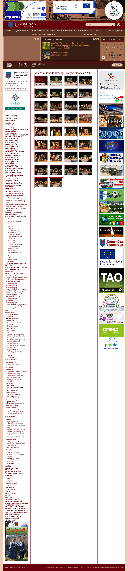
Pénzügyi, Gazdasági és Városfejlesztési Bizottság (15, 374)
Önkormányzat (39, 31)
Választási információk (42, 34)
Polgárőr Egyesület (13, 343)
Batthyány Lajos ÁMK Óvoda (16, 429)
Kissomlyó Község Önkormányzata (12, 160)
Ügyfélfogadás (10, 402)
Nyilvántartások (11, 407)
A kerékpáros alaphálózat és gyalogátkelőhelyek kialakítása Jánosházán (16, 505)
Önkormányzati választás (15, 216)
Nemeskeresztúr (11, 484)
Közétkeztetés (10, 494)
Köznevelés (9, 419)
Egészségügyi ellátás (12, 459)
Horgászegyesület (12, 326)
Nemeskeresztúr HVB (14, 252)
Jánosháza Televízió (13, 447)
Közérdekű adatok (12, 405)
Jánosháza (21, 31)
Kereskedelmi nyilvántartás (15, 412)
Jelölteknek (9, 125)
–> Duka (8, 258)
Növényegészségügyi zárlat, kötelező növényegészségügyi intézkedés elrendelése (70, 45)
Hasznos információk (13, 398)
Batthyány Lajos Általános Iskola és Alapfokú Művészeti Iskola (16, 425)
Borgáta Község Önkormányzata (11, 132)
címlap (117, 65)
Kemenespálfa (10, 487)
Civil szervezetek (11, 320)
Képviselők (9, 367)
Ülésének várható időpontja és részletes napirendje (15, 236)
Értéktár (8, 497)
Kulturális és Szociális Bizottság (16, 372)
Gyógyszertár (11, 463)
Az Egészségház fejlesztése (14, 175)
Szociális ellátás (11, 450)
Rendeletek (9, 383)
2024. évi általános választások (12, 119)
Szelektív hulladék (12, 499)
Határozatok (10, 385)
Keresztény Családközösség (15, 334)
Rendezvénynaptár (12, 318)
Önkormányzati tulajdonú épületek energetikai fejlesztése (16, 269)
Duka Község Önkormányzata (16, 135)
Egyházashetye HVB (14, 230)
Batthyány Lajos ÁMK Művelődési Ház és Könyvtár (16, 443)
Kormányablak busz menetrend (13, 186)
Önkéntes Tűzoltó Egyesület (16, 340)
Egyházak (9, 355)
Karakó (8, 478)
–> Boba (8, 219)
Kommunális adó (11, 396)
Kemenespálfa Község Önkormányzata (13, 156)
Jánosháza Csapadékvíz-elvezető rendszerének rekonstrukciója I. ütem (16, 200)
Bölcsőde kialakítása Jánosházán (16, 204)
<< (104, 39)
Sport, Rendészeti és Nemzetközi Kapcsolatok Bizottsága (14, 379)
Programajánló (114, 31)
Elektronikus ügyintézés (13, 394)
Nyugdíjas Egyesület (13, 338)
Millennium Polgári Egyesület (16, 336)
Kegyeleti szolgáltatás (14, 501)
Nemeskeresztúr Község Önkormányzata (14, 170)
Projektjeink (10, 189)
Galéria (98, 31)
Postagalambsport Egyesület (16, 345)
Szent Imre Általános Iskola (15, 437)
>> (119, 39)
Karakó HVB (12, 241)
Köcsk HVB (11, 250)
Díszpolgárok (10, 357)
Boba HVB (11, 226)
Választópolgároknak (13, 127)
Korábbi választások (13, 167)
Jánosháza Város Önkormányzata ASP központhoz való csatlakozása (13, 517)
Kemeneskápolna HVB (15, 244)
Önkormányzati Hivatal (62, 31)
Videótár (8, 470)
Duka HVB (11, 228)
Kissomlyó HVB (13, 248)
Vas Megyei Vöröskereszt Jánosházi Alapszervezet (14, 352)
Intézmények (84, 31)
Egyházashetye (11, 489)
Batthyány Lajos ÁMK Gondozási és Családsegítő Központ (15, 454)
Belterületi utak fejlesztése (14, 177)
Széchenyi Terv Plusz (13, 172)
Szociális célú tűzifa (59, 53)
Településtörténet (12, 315)
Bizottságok (10, 369)
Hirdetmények (90, 34)
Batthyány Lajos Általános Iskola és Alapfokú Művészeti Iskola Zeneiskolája (16, 433)
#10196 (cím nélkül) (13, 365)
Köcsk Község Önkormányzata (11, 164)
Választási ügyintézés (13, 183)
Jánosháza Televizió (13, 472)
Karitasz (9, 332)
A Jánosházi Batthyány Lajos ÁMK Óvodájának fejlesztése (16, 511)
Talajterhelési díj (11, 400)
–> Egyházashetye (11, 259)
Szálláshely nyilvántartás (14, 413)
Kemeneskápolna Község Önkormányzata (14, 153)
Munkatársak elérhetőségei (15, 403)
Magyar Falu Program (14, 273)
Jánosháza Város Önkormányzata (12, 141)
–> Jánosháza (10, 261)
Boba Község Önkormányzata (16, 129)
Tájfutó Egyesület (12, 349)
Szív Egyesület (11, 347)
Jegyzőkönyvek (11, 362)
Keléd (8, 482)
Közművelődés (11, 439)
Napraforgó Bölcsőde (13, 422)
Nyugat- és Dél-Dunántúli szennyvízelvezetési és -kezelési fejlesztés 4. (16, 208)
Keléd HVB (11, 243)
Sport (7, 495)
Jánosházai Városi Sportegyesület (12, 329)
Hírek (8, 31)
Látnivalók (9, 316)
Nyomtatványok (11, 392)
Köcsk (8, 491)
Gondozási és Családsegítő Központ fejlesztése (14, 180)
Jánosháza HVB (13, 232)
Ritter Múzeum (11, 445)
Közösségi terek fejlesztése (15, 509)
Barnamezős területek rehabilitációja (13, 213)
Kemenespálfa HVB (14, 246)
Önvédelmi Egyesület (13, 341)
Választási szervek (13, 224)
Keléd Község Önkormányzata (11, 149)
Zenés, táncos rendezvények (16, 410)
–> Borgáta (9, 256)
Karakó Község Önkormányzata (11, 145)
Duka (7, 485)
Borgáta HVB (10, 123)
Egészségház (10, 461)
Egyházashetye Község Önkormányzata (13, 138)
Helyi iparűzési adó (12, 390)
